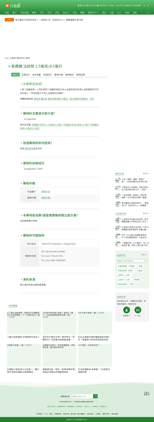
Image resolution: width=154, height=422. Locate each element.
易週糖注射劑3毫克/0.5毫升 (76, 124)
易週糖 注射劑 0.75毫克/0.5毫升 (47, 124)
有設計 (112, 5)
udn (6, 58)
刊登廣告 (39, 414)
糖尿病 (37, 98)
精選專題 (71, 406)
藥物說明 (80, 74)
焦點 (7, 12)
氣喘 (131, 284)
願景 (128, 5)
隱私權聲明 (81, 414)
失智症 (140, 270)
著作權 (73, 414)
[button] (148, 12)
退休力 (66, 12)
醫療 (34, 12)
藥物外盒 (46, 191)
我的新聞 (137, 5)
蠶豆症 (44, 98)
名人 (119, 12)
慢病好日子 (93, 12)
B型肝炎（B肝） (124, 275)
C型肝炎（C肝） (124, 279)
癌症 (104, 12)
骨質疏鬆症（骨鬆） (126, 270)
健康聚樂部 (61, 406)
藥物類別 (69, 74)
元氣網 (12, 58)
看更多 (145, 173)
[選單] (148, 5)
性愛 (112, 12)
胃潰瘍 (137, 279)
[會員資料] (144, 5)
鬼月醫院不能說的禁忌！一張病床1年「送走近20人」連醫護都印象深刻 (49, 19)
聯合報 (82, 5)
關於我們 (106, 414)
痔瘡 (141, 266)
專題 (127, 12)
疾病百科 (79, 406)
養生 (15, 12)
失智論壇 (24, 12)
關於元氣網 (51, 406)
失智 (75, 12)
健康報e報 (65, 396)
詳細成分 (47, 74)
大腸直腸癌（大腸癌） (127, 266)
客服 (50, 414)
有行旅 (120, 5)
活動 (135, 12)
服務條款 (66, 414)
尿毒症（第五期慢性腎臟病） (75, 98)
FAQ (46, 414)
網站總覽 (114, 414)
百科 (42, 12)
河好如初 (102, 5)
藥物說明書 (30, 148)
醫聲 (82, 12)
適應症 (15, 74)
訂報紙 (98, 414)
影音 (49, 12)
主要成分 (25, 74)
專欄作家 (103, 406)
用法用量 (36, 74)
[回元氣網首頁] (15, 5)
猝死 (92, 98)
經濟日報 (92, 5)
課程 (57, 12)
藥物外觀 (58, 74)
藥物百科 (20, 58)
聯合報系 (90, 414)
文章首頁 (95, 406)
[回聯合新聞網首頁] (7, 6)
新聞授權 (58, 414)
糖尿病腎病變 (54, 98)
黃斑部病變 (122, 284)
